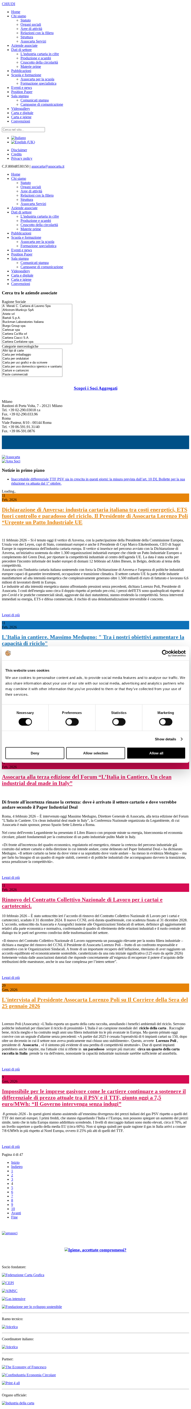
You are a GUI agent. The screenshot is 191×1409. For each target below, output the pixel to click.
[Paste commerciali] (32, 375)
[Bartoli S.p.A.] (37, 318)
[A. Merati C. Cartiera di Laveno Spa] (37, 306)
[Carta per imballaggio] (32, 355)
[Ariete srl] (37, 314)
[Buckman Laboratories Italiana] (37, 322)
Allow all (156, 753)
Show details (165, 739)
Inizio (15, 1162)
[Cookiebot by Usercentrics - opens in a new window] (165, 653)
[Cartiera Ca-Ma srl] (37, 334)
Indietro (17, 1167)
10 (13, 1209)
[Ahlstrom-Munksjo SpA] (37, 310)
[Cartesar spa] (37, 330)
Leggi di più (11, 615)
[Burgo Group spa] (37, 326)
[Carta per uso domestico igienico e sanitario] (32, 367)
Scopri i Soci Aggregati (95, 388)
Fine (14, 1217)
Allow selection (95, 753)
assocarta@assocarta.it (47, 166)
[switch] (72, 721)
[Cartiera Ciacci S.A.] (37, 338)
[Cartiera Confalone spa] (37, 342)
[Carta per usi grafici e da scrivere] (32, 363)
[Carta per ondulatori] (32, 359)
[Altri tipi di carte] (32, 351)
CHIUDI (8, 4)
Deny (35, 753)
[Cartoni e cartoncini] (32, 371)
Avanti (16, 1213)
